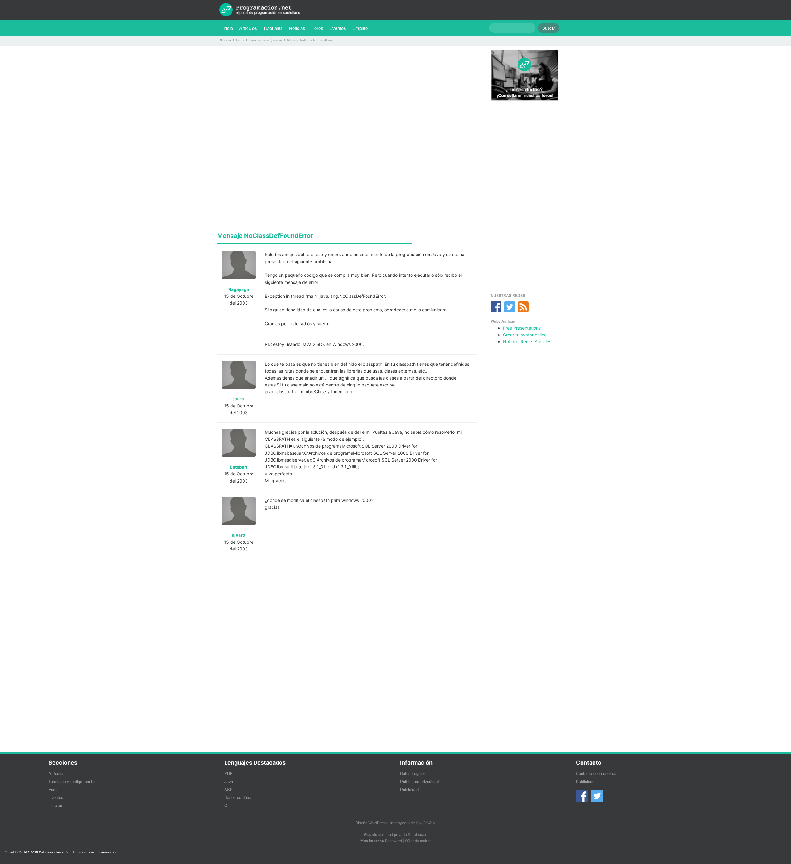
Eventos (337, 28)
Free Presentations (522, 328)
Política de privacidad (419, 781)
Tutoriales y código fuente (72, 781)
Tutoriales (274, 27)
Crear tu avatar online (525, 334)
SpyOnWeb (425, 822)
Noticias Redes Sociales (527, 341)
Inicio (227, 28)
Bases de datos (238, 797)
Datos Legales (413, 773)
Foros (317, 28)
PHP (228, 773)
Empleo (360, 28)
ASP (228, 789)
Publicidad (409, 789)
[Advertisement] (347, 94)
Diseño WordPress (371, 822)
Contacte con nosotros (596, 773)
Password (393, 840)
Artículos (248, 28)
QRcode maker (418, 840)
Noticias (297, 28)
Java (228, 781)
